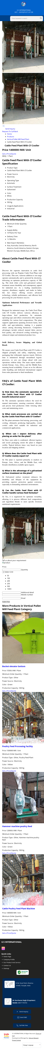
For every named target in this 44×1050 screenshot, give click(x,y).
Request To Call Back (10, 131)
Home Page (7, 957)
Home (9, 134)
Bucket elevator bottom (13, 666)
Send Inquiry (10, 129)
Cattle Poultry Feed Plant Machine (18, 908)
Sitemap (6, 968)
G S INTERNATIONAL (24, 11)
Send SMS (23, 1017)
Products (10, 136)
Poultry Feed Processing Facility (17, 746)
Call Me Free (23, 1025)
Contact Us (7, 965)
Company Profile (9, 959)
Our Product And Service (11, 962)
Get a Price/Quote (9, 154)
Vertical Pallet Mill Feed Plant (18, 139)
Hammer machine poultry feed (17, 826)
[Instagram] (3, 949)
